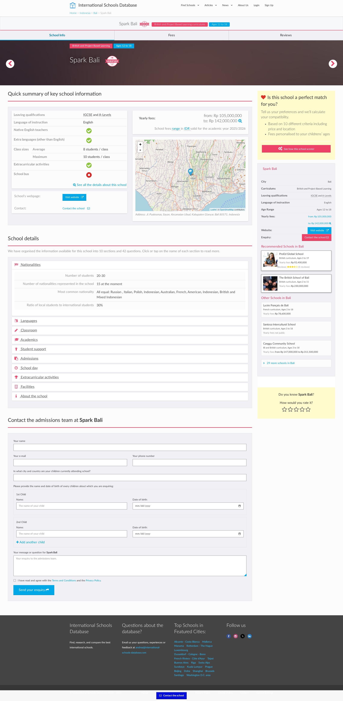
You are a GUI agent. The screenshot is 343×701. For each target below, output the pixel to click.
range (176, 128)
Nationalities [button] (30, 265)
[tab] (130, 265)
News (225, 5)
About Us (243, 5)
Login (256, 5)
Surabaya (179, 666)
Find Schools (188, 5)
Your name (19, 441)
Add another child (32, 542)
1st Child (21, 494)
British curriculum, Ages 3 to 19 (294, 258)
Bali (95, 13)
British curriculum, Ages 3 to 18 (278, 329)
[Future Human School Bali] (10, 64)
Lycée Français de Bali (276, 305)
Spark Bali (270, 168)
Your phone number (144, 456)
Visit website (318, 230)
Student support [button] (33, 349)
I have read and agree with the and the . (59, 580)
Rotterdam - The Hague (200, 646)
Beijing (177, 671)
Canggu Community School (279, 343)
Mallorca (207, 641)
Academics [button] (29, 340)
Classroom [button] (28, 330)
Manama (179, 646)
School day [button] (29, 368)
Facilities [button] (27, 387)
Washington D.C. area (198, 675)
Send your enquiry (32, 590)
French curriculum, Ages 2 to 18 (278, 309)
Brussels (209, 671)
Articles (209, 5)
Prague (209, 666)
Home (73, 13)
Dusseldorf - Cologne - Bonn (190, 654)
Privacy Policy (93, 580)
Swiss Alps (204, 662)
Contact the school (315, 237)
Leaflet (213, 209)
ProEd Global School (291, 254)
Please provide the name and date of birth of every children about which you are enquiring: (63, 486)
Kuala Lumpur (194, 666)
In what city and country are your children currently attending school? (51, 471)
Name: (20, 499)
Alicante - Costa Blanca (187, 641)
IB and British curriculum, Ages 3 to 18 (281, 348)
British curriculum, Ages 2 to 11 (294, 282)
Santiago (179, 675)
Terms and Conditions (64, 580)
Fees (171, 35)
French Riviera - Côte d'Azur (189, 658)
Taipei (210, 658)
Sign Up (269, 5)
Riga (193, 662)
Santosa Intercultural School (279, 324)
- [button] (140, 149)
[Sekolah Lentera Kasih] (333, 64)
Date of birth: (140, 499)
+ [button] (140, 144)
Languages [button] (28, 321)
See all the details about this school (101, 184)
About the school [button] (33, 396)
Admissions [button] (29, 358)
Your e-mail (19, 456)
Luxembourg (181, 650)
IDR (187, 128)
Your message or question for (35, 552)
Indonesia (85, 13)
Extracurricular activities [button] (39, 377)
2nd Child (21, 522)
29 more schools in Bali (281, 363)
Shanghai (198, 671)
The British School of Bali (294, 277)
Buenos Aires (181, 662)
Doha (187, 671)
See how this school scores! (298, 149)
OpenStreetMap (227, 209)
